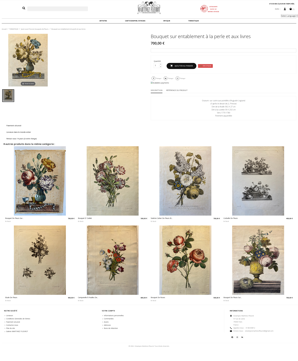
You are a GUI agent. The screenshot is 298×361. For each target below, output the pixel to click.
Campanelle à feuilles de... (88, 297)
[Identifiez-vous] (285, 10)
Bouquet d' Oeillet (85, 218)
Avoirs (106, 322)
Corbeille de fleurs (231, 218)
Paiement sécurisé (13, 322)
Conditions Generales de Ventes (18, 319)
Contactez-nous (12, 325)
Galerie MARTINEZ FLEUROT (17, 331)
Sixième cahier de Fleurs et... (162, 218)
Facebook (232, 337)
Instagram (237, 337)
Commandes (108, 319)
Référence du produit (177, 90)
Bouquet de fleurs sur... (14, 218)
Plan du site (10, 328)
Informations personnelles (113, 315)
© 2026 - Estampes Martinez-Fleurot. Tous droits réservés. (149, 346)
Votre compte (108, 311)
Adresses (107, 325)
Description (156, 90)
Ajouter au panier (181, 65)
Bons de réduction (110, 328)
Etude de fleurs (11, 297)
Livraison (9, 315)
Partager (158, 78)
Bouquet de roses (158, 297)
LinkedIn (242, 337)
